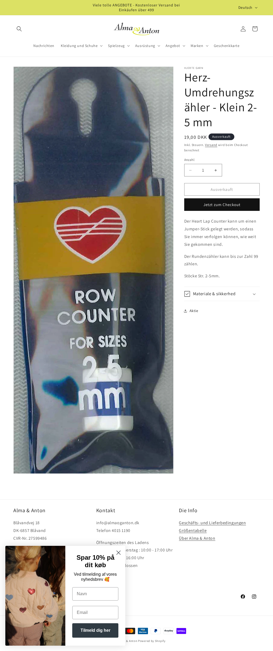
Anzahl (189, 159)
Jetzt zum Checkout (221, 204)
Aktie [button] (194, 310)
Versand (211, 145)
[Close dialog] (118, 552)
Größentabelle (193, 530)
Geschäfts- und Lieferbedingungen (212, 523)
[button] (19, 29)
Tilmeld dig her (95, 630)
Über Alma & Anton (197, 538)
